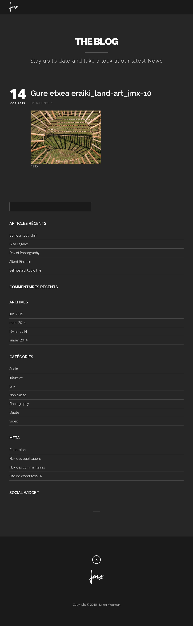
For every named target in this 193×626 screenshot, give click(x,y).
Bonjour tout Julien (23, 235)
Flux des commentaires (27, 467)
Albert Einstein (20, 261)
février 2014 (18, 331)
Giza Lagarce (19, 244)
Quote (14, 412)
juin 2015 (16, 314)
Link (12, 386)
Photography (19, 403)
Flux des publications (25, 458)
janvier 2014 (18, 340)
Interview (16, 377)
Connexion (17, 449)
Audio (13, 368)
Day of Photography (24, 253)
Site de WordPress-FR (25, 476)
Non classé (17, 395)
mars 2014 (17, 322)
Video (13, 421)
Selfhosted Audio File (25, 270)
